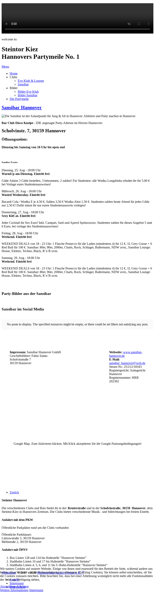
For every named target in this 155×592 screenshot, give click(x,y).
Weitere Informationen (14, 590)
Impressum (36, 590)
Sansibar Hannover (22, 107)
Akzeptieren (8, 586)
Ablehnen (22, 586)
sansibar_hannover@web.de (127, 363)
